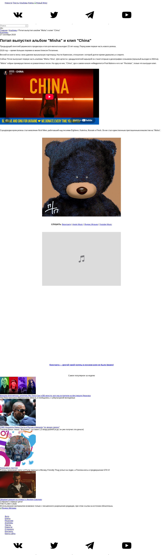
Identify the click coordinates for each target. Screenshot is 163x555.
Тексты (16, 3)
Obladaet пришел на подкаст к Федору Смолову (21, 500)
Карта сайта (10, 534)
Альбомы (23, 3)
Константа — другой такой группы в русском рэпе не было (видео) (82, 365)
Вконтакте (66, 224)
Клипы (31, 3)
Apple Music (77, 224)
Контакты (9, 531)
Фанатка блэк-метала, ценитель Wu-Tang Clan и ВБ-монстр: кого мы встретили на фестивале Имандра (45, 396)
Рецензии (9, 521)
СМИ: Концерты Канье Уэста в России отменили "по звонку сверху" (30, 427)
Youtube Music (105, 224)
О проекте (9, 529)
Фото (7, 516)
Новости (8, 3)
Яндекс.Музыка (91, 224)
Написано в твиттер (9, 468)
